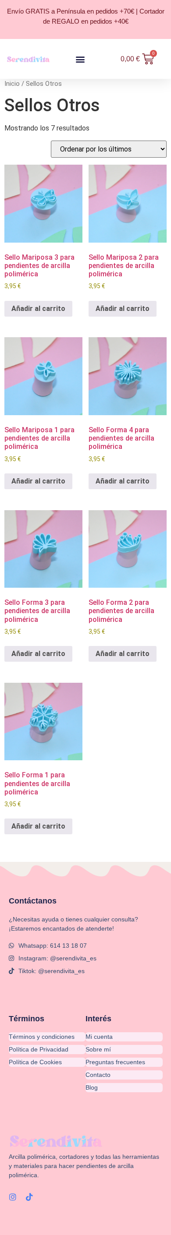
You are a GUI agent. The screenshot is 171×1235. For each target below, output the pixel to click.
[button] (80, 59)
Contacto (98, 1074)
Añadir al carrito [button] (38, 308)
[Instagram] (13, 1197)
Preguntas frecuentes (115, 1062)
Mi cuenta (99, 1036)
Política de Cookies (35, 1062)
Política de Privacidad (38, 1049)
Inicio (12, 84)
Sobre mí (98, 1049)
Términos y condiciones (42, 1036)
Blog (92, 1087)
